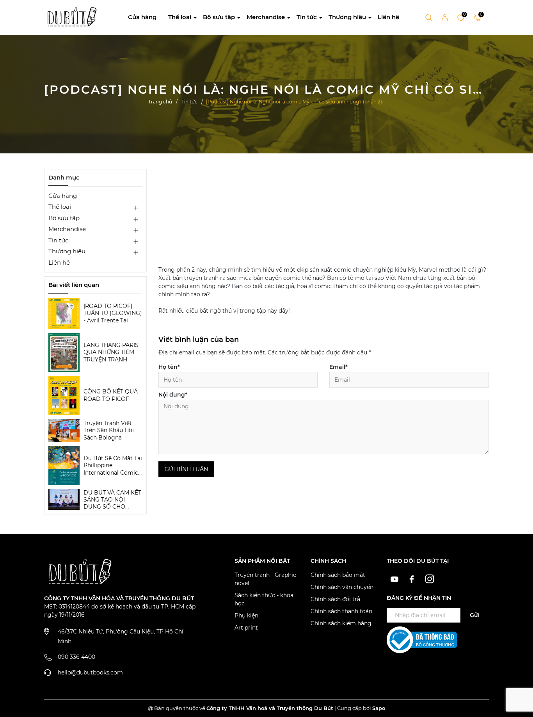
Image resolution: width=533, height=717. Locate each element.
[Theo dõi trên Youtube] (395, 578)
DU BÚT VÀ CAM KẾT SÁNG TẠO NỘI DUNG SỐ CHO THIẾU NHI (112, 500)
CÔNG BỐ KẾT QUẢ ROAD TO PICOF (111, 395)
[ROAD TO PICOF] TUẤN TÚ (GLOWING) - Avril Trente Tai (113, 313)
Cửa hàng (142, 17)
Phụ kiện (246, 615)
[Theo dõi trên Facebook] (413, 578)
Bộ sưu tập (219, 17)
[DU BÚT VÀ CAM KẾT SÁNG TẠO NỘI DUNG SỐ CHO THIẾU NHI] (64, 499)
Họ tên (169, 366)
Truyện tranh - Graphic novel (265, 579)
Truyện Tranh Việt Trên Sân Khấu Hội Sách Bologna (109, 430)
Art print (246, 627)
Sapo (378, 708)
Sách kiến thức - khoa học (264, 599)
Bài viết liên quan (73, 284)
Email (338, 366)
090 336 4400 (76, 656)
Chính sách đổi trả (335, 599)
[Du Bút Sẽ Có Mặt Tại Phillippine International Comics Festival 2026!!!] (64, 465)
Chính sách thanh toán (341, 611)
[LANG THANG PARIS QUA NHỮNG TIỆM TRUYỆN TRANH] (64, 352)
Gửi (475, 615)
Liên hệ (388, 17)
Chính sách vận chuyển (342, 587)
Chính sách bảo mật (338, 574)
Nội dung (172, 394)
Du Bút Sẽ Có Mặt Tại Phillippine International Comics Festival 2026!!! (113, 465)
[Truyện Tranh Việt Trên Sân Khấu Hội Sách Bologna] (64, 430)
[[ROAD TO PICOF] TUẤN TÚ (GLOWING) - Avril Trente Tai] (64, 313)
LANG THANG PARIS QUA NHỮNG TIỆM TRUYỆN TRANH (111, 352)
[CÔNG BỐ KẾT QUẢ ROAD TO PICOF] (64, 395)
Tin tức (307, 17)
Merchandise (266, 17)
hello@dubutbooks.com (90, 672)
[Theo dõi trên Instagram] (430, 578)
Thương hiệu (347, 17)
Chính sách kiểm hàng (341, 623)
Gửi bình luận (186, 469)
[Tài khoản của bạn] (445, 17)
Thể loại (179, 17)
